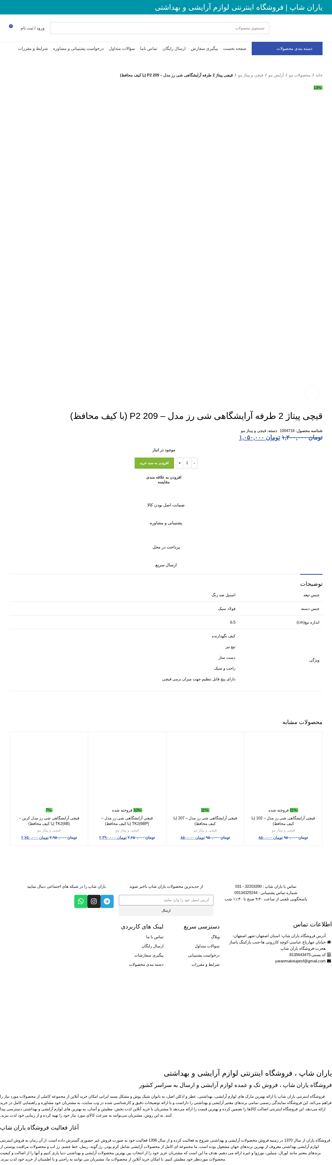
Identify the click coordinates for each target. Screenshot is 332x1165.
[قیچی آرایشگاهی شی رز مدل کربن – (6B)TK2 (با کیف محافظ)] (49, 771)
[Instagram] (94, 901)
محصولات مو (299, 75)
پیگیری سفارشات (149, 955)
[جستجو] (56, 28)
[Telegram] (107, 901)
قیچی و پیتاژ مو (250, 75)
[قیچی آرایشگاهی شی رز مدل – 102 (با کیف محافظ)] (283, 771)
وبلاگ (215, 937)
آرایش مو (276, 75)
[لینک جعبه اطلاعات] (166, 499)
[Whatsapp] (80, 901)
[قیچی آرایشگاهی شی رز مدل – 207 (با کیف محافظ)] (205, 771)
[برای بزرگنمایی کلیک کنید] (311, 393)
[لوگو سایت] (299, 27)
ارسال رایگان (153, 946)
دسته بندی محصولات (146, 964)
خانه (319, 75)
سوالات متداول (207, 946)
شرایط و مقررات (206, 964)
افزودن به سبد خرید (154, 463)
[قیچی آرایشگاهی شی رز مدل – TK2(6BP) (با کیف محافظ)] (127, 771)
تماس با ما (155, 937)
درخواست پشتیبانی (204, 955)
